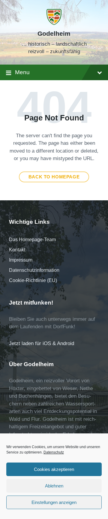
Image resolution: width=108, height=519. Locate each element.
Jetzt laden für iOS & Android (41, 343)
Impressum (20, 260)
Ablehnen (54, 485)
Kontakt (17, 249)
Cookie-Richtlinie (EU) (33, 280)
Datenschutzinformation (34, 270)
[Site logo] (54, 23)
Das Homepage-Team (32, 239)
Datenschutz (54, 452)
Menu (22, 72)
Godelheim (54, 33)
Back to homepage (54, 177)
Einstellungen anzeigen (54, 502)
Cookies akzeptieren (54, 469)
